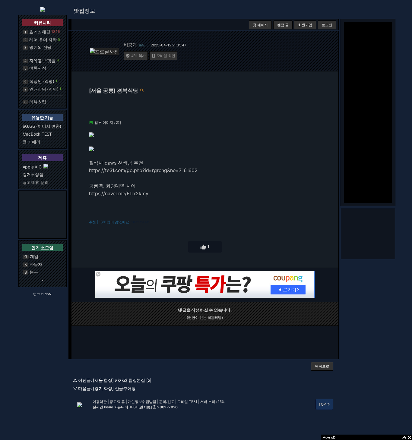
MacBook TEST (37, 134)
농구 (34, 272)
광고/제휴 (117, 401)
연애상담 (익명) (43, 89)
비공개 (130, 45)
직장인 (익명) (41, 81)
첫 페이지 (260, 25)
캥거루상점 (33, 174)
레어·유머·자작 (42, 39)
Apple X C (32, 166)
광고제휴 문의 (36, 182)
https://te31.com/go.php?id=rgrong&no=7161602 (143, 170)
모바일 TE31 (187, 401)
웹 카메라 (31, 141)
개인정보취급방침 (142, 401)
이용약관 (100, 401)
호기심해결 (39, 31)
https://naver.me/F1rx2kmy (118, 193)
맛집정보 (84, 11)
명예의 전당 (40, 47)
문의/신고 (166, 401)
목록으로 (322, 366)
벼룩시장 (37, 68)
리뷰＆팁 (37, 101)
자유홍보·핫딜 (42, 60)
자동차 (36, 264)
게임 (34, 256)
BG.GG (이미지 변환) (42, 126)
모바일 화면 (163, 55)
